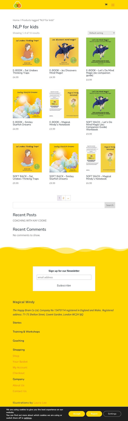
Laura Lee (40, 402)
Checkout (19, 373)
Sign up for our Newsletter (64, 271)
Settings (112, 413)
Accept (76, 413)
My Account (20, 367)
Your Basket (20, 361)
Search (109, 205)
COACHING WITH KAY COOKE (30, 220)
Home (16, 20)
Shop (16, 356)
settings (28, 418)
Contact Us (20, 391)
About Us (18, 385)
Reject (94, 413)
